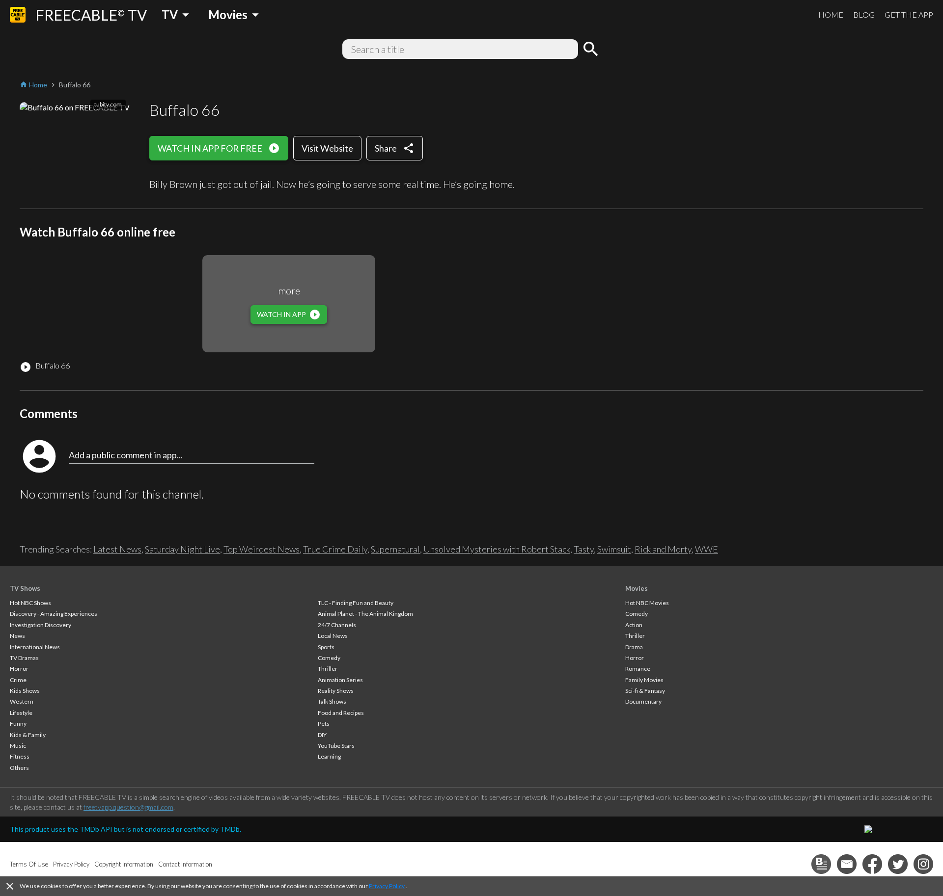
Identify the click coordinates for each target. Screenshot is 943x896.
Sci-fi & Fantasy (645, 690)
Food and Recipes (341, 712)
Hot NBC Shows (30, 602)
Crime (18, 680)
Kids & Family (28, 734)
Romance (637, 668)
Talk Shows (332, 701)
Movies (636, 588)
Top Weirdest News (261, 549)
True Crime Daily (335, 549)
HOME (830, 14)
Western (21, 701)
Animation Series (340, 680)
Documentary (643, 701)
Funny (18, 723)
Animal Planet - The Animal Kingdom (365, 613)
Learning (329, 756)
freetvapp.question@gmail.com (128, 807)
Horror (19, 668)
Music (18, 745)
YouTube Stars (336, 745)
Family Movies (644, 680)
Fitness (19, 756)
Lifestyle (21, 712)
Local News (333, 635)
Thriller (327, 668)
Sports (326, 647)
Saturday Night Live (182, 549)
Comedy (329, 657)
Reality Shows (336, 690)
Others (19, 767)
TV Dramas (24, 657)
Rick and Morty (663, 549)
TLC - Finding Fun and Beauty (355, 602)
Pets (324, 723)
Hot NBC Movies (647, 602)
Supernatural (395, 549)
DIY (322, 734)
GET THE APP (909, 14)
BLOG (864, 14)
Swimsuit (614, 549)
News (17, 635)
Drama (634, 647)
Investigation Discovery (40, 625)
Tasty (584, 549)
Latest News (117, 549)
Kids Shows (25, 690)
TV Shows (25, 588)
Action (633, 625)
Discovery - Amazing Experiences (53, 613)
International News (35, 647)
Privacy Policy (387, 886)
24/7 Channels (337, 625)
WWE (706, 549)
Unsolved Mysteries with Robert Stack (496, 549)
